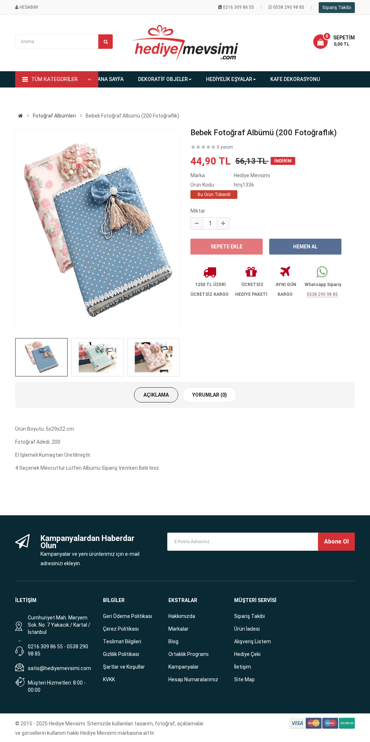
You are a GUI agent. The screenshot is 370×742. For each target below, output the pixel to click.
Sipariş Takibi (336, 7)
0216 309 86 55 (238, 7)
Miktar (197, 211)
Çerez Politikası (121, 629)
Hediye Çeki (247, 654)
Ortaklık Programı (188, 654)
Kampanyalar (183, 667)
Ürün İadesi (247, 629)
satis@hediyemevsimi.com (59, 668)
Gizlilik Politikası (121, 654)
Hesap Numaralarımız (193, 679)
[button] (334, 41)
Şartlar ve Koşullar (124, 667)
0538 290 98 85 (288, 7)
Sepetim (344, 37)
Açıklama (156, 395)
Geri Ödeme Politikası (127, 616)
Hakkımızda (181, 616)
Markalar (178, 629)
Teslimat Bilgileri (122, 641)
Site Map (244, 679)
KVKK (109, 679)
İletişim (242, 667)
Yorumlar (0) (209, 395)
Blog (173, 641)
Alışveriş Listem (252, 641)
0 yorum (225, 147)
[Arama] (105, 41)
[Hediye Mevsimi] (20, 115)
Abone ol (336, 541)
